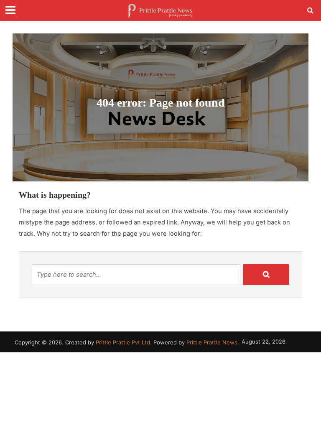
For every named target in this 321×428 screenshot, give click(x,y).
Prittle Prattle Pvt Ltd (123, 342)
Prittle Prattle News (211, 342)
